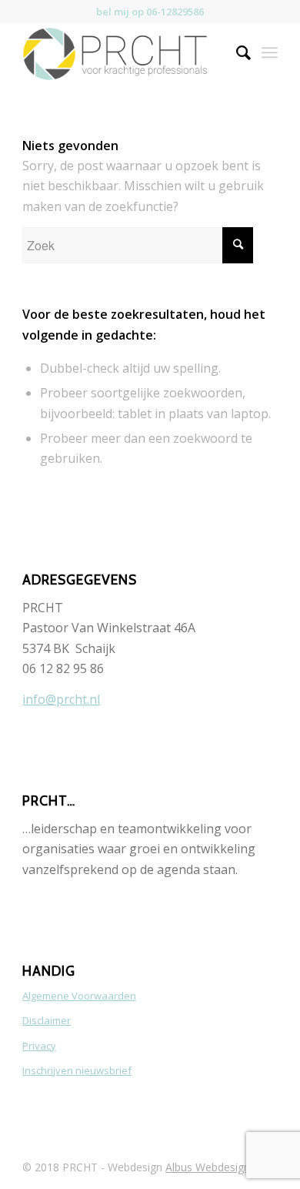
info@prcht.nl (61, 699)
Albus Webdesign (207, 1167)
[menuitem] (236, 52)
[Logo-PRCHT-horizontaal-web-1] (124, 52)
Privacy (39, 1046)
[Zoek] (236, 52)
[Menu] (270, 52)
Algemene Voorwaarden (79, 996)
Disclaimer (46, 1020)
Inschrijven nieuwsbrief (77, 1070)
